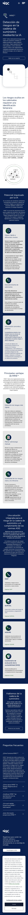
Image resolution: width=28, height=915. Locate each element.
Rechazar (14, 908)
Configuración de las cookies (14, 900)
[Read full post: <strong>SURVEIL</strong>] (14, 607)
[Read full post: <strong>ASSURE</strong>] (14, 634)
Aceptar (14, 904)
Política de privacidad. (14, 884)
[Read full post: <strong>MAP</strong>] (14, 580)
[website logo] (6, 3)
